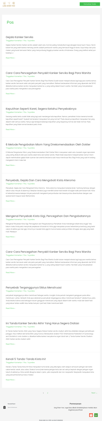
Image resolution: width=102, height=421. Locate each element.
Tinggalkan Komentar (14, 41)
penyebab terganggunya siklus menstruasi (34, 287)
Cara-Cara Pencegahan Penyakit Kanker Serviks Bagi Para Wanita (48, 73)
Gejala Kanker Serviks (19, 37)
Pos (25, 41)
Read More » (10, 58)
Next (94, 393)
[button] (90, 4)
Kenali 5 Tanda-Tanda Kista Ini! (26, 359)
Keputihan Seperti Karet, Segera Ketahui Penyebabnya (41, 109)
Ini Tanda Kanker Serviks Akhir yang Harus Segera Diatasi (42, 323)
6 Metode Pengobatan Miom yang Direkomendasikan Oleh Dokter (48, 144)
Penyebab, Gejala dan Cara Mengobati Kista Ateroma (40, 180)
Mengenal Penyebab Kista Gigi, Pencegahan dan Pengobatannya (48, 216)
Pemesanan (75, 403)
